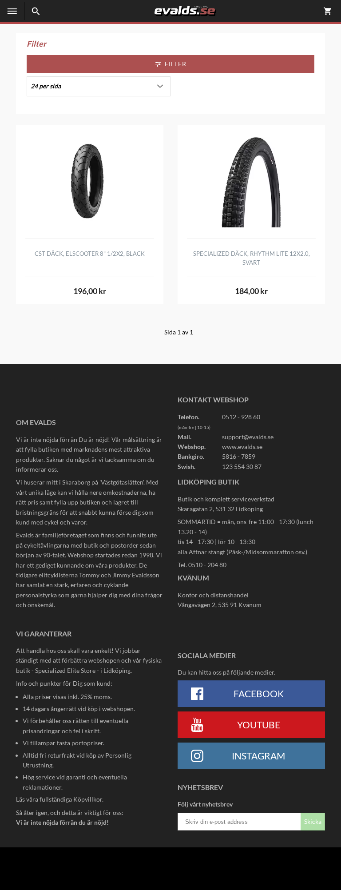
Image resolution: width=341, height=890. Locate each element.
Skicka (312, 821)
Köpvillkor (87, 799)
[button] (98, 86)
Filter (175, 64)
